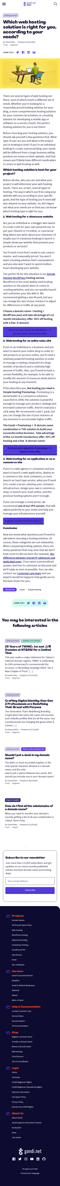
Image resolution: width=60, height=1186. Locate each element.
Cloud (22, 589)
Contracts (16, 1077)
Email (14, 959)
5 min (5, 45)
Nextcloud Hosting (19, 940)
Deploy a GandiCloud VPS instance (23, 520)
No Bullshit (16, 1127)
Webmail (15, 990)
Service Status (17, 1016)
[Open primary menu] (4, 4)
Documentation (18, 1021)
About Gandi (17, 1117)
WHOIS (14, 995)
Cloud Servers (17, 1056)
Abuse (14, 1072)
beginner (14, 45)
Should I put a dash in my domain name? (27, 757)
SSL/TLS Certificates (20, 1061)
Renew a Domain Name (21, 1046)
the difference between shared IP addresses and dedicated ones (29, 557)
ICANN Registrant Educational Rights (27, 1087)
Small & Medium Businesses (23, 985)
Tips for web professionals (33, 749)
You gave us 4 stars (30, 1169)
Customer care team (29, 573)
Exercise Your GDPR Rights (22, 1107)
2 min (7, 678)
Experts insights (12, 800)
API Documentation (20, 1026)
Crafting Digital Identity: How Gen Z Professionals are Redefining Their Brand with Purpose (29, 704)
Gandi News (10, 42)
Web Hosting (17, 930)
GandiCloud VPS (18, 950)
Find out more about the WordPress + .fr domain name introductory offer (30, 331)
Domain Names (18, 920)
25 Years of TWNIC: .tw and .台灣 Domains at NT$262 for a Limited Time (28, 650)
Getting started (10, 15)
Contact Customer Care (21, 1011)
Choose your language (30, 1173)
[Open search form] (55, 3)
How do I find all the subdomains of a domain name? (29, 808)
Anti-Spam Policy (19, 1097)
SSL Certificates (18, 964)
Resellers (15, 980)
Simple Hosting (34, 589)
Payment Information (21, 1092)
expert (15, 827)
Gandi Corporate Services (22, 975)
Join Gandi (16, 1137)
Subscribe (30, 890)
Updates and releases (31, 640)
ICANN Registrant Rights (22, 1082)
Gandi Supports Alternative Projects (27, 1122)
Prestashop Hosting (20, 945)
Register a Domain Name (22, 1036)
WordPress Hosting (20, 935)
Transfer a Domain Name (22, 1041)
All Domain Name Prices (22, 925)
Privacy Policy (17, 1102)
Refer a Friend (17, 1000)
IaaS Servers (17, 955)
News (14, 1132)
